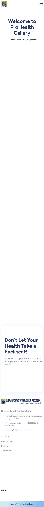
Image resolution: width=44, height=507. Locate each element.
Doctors (4, 446)
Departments (7, 441)
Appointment (7, 450)
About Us (5, 437)
